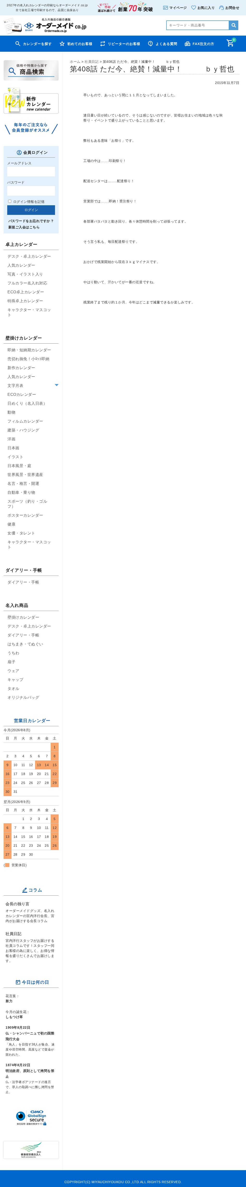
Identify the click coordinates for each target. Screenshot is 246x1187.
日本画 (13, 448)
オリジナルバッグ (23, 697)
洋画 (11, 439)
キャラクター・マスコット (29, 312)
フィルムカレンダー (25, 421)
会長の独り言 (17, 904)
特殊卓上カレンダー (25, 301)
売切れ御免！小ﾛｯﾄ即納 (28, 359)
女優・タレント (21, 533)
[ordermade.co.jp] (44, 33)
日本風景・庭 (19, 466)
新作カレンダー (21, 368)
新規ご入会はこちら (24, 227)
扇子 (11, 662)
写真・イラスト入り (25, 274)
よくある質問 (166, 44)
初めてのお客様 (79, 44)
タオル (13, 689)
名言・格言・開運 (23, 483)
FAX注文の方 (203, 44)
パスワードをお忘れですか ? (31, 221)
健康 (11, 524)
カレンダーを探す (37, 44)
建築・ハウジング (23, 430)
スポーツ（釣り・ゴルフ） (27, 503)
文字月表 (15, 386)
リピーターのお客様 (124, 44)
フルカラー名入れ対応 (27, 283)
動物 (11, 412)
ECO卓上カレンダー (25, 292)
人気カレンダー (21, 265)
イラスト (15, 457)
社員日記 (13, 933)
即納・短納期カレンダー (29, 350)
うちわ (13, 653)
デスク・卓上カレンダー (29, 256)
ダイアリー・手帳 (23, 582)
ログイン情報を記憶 (28, 202)
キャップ (15, 680)
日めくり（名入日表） (27, 403)
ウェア (13, 671)
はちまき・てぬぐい (25, 644)
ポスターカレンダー (25, 515)
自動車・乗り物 (21, 492)
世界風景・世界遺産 (25, 475)
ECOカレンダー (21, 394)
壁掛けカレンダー (23, 617)
